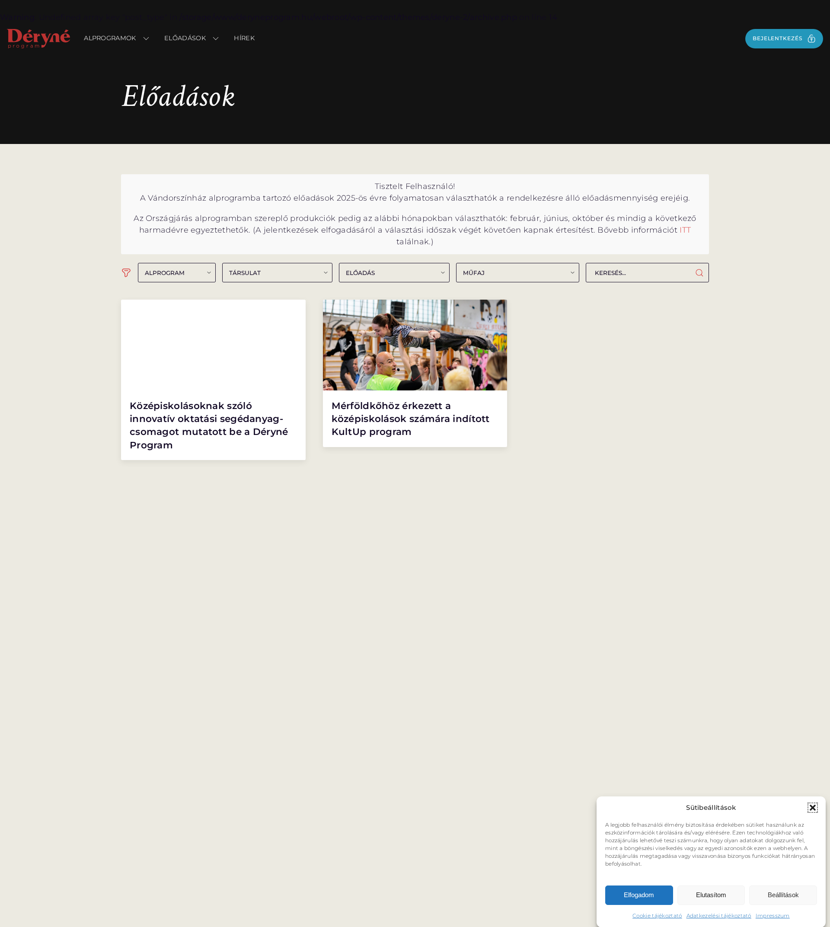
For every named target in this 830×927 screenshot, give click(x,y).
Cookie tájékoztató (657, 915)
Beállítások (783, 894)
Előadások (185, 38)
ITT (685, 230)
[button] (812, 807)
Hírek (244, 38)
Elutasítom (711, 894)
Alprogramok (110, 38)
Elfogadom (639, 894)
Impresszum (773, 915)
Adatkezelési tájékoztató (718, 915)
